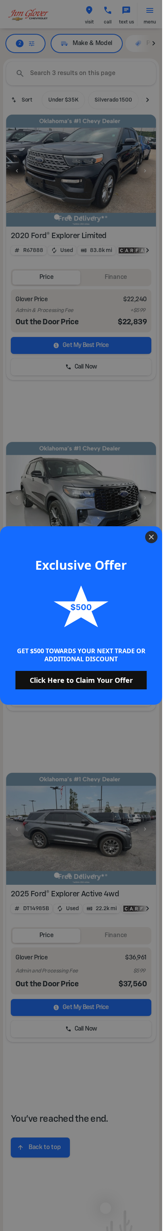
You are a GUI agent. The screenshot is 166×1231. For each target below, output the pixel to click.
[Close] (151, 537)
